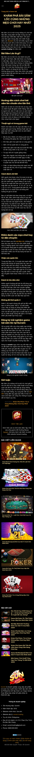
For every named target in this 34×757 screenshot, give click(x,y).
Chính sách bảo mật (14, 740)
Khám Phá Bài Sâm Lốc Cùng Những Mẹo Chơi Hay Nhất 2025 (21, 633)
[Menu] (2, 6)
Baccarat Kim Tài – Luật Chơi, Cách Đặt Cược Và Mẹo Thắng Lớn (16, 515)
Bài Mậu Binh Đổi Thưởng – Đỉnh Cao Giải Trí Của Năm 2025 (20, 626)
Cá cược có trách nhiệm (11, 738)
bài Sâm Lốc (20, 241)
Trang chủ (5, 11)
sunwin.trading (18, 714)
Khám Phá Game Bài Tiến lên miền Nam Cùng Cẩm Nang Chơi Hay (17, 489)
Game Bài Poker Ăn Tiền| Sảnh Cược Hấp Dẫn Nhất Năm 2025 (15, 569)
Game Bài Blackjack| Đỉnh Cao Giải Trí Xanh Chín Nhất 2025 (16, 542)
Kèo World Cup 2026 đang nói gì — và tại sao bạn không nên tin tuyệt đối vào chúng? (21, 613)
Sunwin (5, 432)
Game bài (13, 11)
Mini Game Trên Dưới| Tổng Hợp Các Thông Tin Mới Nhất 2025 (21, 660)
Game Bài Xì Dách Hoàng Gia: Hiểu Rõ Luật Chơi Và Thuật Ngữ (16, 462)
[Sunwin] (17, 5)
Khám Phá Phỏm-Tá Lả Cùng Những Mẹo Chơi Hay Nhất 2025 (17, 404)
